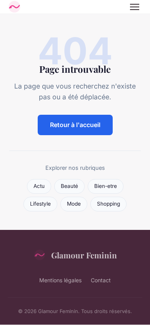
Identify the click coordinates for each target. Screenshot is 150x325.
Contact (101, 280)
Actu (39, 186)
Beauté (69, 186)
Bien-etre (105, 186)
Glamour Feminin (84, 255)
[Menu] (134, 7)
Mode (74, 204)
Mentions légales (60, 280)
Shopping (108, 204)
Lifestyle (40, 204)
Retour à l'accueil (75, 125)
